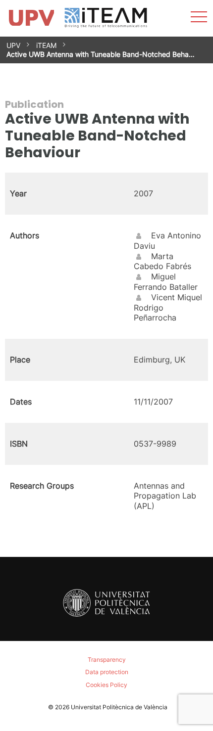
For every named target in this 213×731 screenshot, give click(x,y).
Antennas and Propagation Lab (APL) (165, 496)
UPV (13, 45)
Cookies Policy (106, 684)
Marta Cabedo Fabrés (162, 261)
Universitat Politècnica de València (119, 707)
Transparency (107, 659)
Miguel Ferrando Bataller (166, 282)
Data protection (106, 672)
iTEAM (46, 45)
